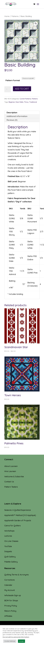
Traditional (33, 102)
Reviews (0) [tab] (12, 120)
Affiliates (8, 616)
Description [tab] (12, 112)
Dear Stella (19, 102)
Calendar (8, 585)
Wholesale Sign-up (12, 595)
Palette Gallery (11, 562)
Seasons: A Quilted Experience (17, 510)
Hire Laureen (10, 471)
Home (7, 16)
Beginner (12, 102)
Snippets (8, 551)
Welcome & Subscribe (14, 476)
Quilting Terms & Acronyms (16, 574)
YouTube (8, 546)
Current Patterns (25, 99)
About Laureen (11, 466)
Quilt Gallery (9, 556)
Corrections (9, 580)
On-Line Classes (11, 541)
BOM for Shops (11, 600)
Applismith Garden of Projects (17, 520)
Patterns (15, 16)
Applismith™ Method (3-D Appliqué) (20, 515)
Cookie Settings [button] (9, 641)
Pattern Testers (11, 487)
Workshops (9, 531)
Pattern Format (13, 80)
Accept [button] (21, 641)
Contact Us (9, 481)
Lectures (8, 536)
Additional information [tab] (17, 116)
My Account (9, 590)
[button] (36, 23)
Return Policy (10, 611)
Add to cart (22, 88)
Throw (26, 102)
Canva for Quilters (12, 525)
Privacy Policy (10, 605)
